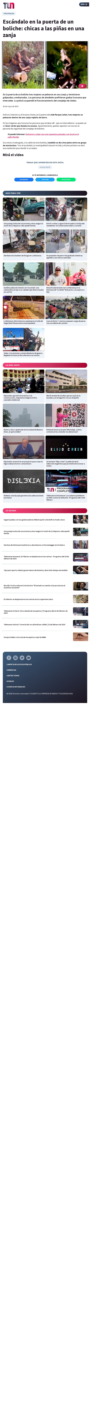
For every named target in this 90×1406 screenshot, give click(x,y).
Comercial (11, 670)
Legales (10, 681)
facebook (24, 180)
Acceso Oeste (45, 167)
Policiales (9, 13)
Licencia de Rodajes (16, 687)
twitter (45, 180)
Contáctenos (13, 675)
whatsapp (66, 180)
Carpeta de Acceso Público (19, 664)
